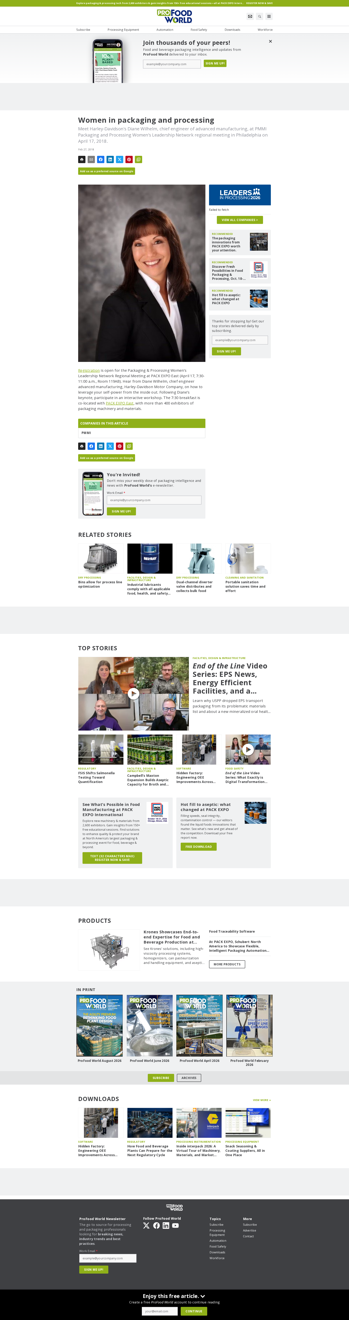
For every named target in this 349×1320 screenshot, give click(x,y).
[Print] (81, 159)
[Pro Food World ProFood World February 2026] (249, 1026)
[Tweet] (119, 159)
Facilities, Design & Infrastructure (141, 579)
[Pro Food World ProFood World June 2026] (149, 1026)
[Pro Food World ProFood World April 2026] (199, 1026)
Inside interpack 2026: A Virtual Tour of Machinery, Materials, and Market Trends (198, 1150)
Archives (189, 1078)
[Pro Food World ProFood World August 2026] (99, 1026)
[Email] (91, 159)
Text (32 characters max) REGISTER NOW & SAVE (112, 858)
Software (183, 768)
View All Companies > (240, 220)
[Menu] (269, 16)
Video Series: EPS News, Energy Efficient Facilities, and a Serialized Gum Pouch (230, 678)
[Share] (100, 159)
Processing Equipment (242, 1141)
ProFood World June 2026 (149, 1061)
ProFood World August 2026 (99, 1061)
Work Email (116, 492)
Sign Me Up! (215, 63)
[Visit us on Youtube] (175, 1225)
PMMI (86, 433)
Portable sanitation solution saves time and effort (245, 586)
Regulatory (87, 768)
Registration (89, 370)
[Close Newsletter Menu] (270, 41)
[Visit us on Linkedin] (166, 1225)
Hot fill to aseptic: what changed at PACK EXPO (226, 299)
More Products (227, 964)
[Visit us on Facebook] (156, 1225)
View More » (262, 1100)
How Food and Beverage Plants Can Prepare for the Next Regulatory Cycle (150, 1150)
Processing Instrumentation (198, 1141)
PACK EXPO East (120, 403)
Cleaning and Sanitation (244, 577)
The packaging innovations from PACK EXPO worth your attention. (226, 244)
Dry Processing (89, 577)
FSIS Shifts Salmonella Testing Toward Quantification (96, 777)
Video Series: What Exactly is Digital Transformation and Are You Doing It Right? (245, 777)
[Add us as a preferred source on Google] (138, 159)
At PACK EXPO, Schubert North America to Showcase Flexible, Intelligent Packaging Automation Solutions (237, 946)
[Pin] (129, 159)
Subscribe (161, 1078)
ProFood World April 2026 (199, 1061)
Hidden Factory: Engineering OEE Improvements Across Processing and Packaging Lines (198, 777)
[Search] (259, 16)
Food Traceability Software (232, 931)
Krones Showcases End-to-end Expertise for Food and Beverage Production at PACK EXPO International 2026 (172, 937)
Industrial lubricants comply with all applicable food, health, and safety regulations (148, 589)
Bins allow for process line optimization (100, 584)
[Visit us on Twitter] (146, 1225)
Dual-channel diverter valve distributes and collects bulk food (194, 586)
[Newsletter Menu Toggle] (250, 16)
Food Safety (234, 768)
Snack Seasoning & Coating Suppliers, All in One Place (245, 1150)
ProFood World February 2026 (249, 1063)
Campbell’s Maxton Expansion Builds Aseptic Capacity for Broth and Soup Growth (148, 780)
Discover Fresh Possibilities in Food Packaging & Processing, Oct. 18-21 (227, 273)
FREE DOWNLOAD (199, 847)
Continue (194, 1311)
